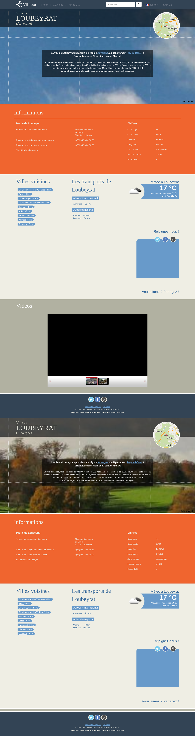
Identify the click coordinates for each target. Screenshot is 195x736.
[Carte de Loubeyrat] (167, 25)
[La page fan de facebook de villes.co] (165, 239)
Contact (106, 406)
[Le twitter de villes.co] (157, 239)
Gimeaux (23, 224)
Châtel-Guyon (25, 198)
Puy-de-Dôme (134, 53)
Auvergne (102, 53)
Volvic (21, 211)
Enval (21, 194)
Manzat (22, 220)
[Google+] (173, 239)
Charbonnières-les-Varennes (32, 190)
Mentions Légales (93, 406)
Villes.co (29, 5)
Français (153, 5)
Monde (169, 5)
